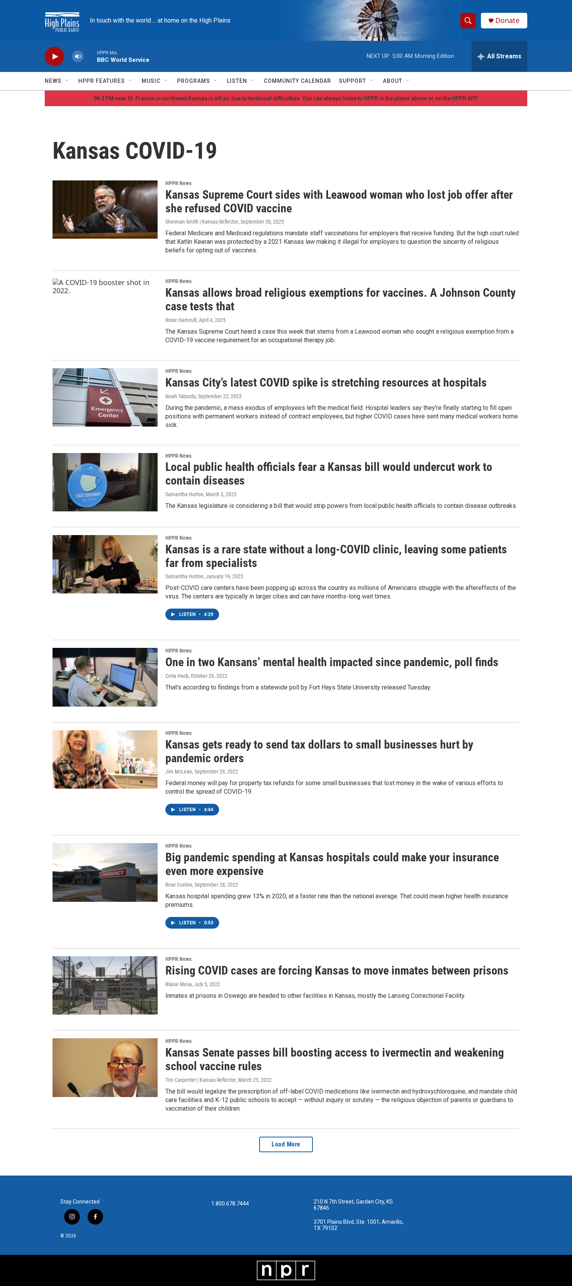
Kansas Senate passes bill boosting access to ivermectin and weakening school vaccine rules (334, 1059)
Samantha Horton (184, 494)
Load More (286, 1144)
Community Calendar (297, 81)
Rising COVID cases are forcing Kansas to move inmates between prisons (337, 970)
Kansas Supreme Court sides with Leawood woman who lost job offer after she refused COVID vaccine (339, 201)
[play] (54, 56)
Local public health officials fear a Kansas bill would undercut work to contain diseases (328, 473)
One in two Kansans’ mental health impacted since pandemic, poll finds (331, 662)
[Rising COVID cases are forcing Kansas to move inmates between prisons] (105, 985)
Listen (237, 81)
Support (352, 81)
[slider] (90, 56)
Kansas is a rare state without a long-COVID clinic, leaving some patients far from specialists (336, 556)
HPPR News (178, 183)
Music (151, 81)
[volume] (77, 56)
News (53, 81)
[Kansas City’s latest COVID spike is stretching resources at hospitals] (105, 397)
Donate (507, 20)
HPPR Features (101, 81)
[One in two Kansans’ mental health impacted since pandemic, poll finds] (105, 677)
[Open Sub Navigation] (67, 81)
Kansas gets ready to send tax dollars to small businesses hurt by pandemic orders (319, 751)
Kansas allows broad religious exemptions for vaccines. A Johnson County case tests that (340, 299)
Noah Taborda (180, 396)
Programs (193, 81)
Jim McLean (178, 771)
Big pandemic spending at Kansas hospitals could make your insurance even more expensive (332, 864)
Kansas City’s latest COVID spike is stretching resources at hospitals (326, 382)
